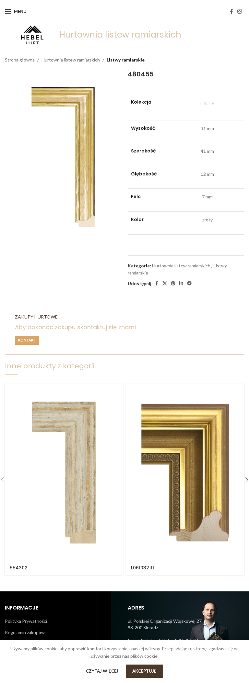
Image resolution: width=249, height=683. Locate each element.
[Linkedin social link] (181, 283)
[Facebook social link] (231, 11)
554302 (19, 568)
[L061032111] (185, 472)
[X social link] (164, 283)
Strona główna (20, 59)
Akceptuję (144, 671)
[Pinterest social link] (173, 283)
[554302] (64, 472)
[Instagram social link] (239, 11)
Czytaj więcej (102, 671)
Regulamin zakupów (25, 632)
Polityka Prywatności (26, 621)
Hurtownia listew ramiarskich (71, 59)
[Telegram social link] (189, 283)
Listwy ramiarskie (126, 59)
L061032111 (142, 568)
